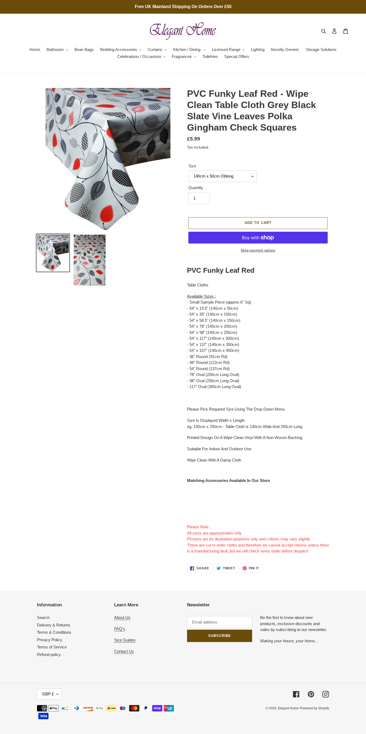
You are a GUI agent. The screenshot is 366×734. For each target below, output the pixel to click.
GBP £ (48, 694)
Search (43, 617)
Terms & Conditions (54, 632)
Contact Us (124, 651)
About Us (122, 617)
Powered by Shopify (314, 708)
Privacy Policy (49, 639)
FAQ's (119, 628)
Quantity (195, 187)
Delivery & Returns (53, 625)
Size (192, 166)
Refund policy (49, 654)
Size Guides (125, 640)
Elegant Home (288, 708)
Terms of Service (52, 647)
